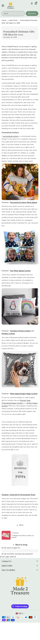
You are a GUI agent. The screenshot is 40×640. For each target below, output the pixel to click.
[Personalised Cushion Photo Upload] (20, 182)
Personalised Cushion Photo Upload (23, 202)
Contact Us (6, 561)
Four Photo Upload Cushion (20, 271)
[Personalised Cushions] (20, 306)
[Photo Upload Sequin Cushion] (20, 369)
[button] (3, 5)
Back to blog (21, 544)
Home (4, 20)
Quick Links (7, 565)
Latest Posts (13, 20)
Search (33, 13)
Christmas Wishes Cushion (20, 331)
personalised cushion (11, 136)
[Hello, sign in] (32, 3)
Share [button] (21, 525)
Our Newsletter (8, 570)
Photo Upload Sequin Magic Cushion (23, 394)
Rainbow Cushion (8, 334)
